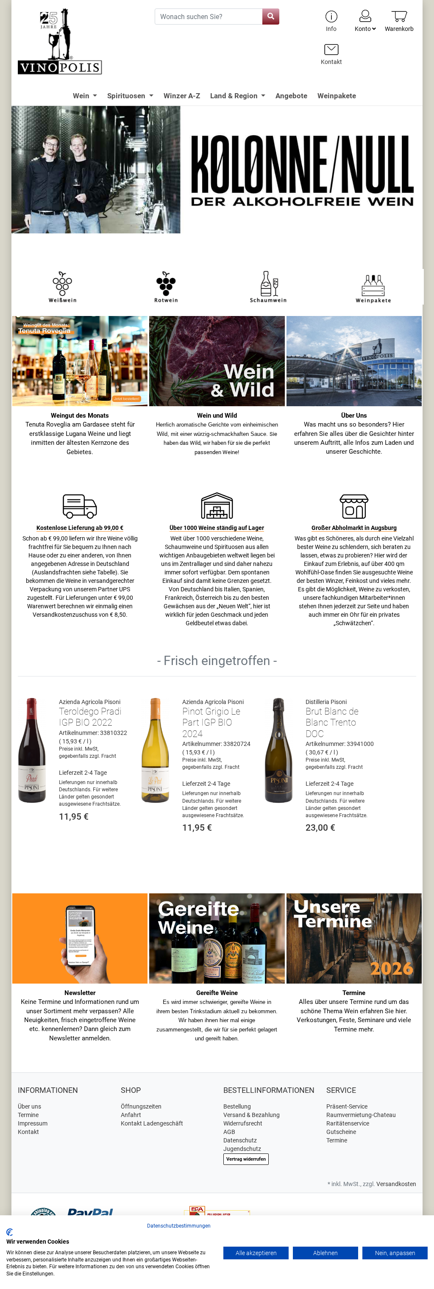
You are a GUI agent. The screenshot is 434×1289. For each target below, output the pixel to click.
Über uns (29, 1106)
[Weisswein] (62, 286)
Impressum (32, 1123)
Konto (363, 28)
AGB (229, 1131)
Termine (28, 1115)
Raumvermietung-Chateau (361, 1115)
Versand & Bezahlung (251, 1115)
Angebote (291, 95)
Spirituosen (127, 95)
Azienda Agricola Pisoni (89, 702)
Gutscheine (341, 1131)
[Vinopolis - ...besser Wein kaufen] (80, 41)
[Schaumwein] (269, 286)
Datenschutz (240, 1140)
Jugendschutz (242, 1148)
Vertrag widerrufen (246, 1159)
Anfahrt (131, 1115)
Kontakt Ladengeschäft (152, 1123)
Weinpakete (336, 95)
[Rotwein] (166, 286)
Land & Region (234, 95)
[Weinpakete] (373, 286)
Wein (82, 95)
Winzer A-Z (182, 95)
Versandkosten (396, 1184)
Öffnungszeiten (141, 1106)
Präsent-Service (346, 1106)
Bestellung (237, 1106)
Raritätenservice (347, 1123)
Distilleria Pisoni (326, 702)
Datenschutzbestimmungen (179, 1226)
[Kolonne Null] (217, 182)
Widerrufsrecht (242, 1123)
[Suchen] (270, 16)
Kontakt (28, 1131)
